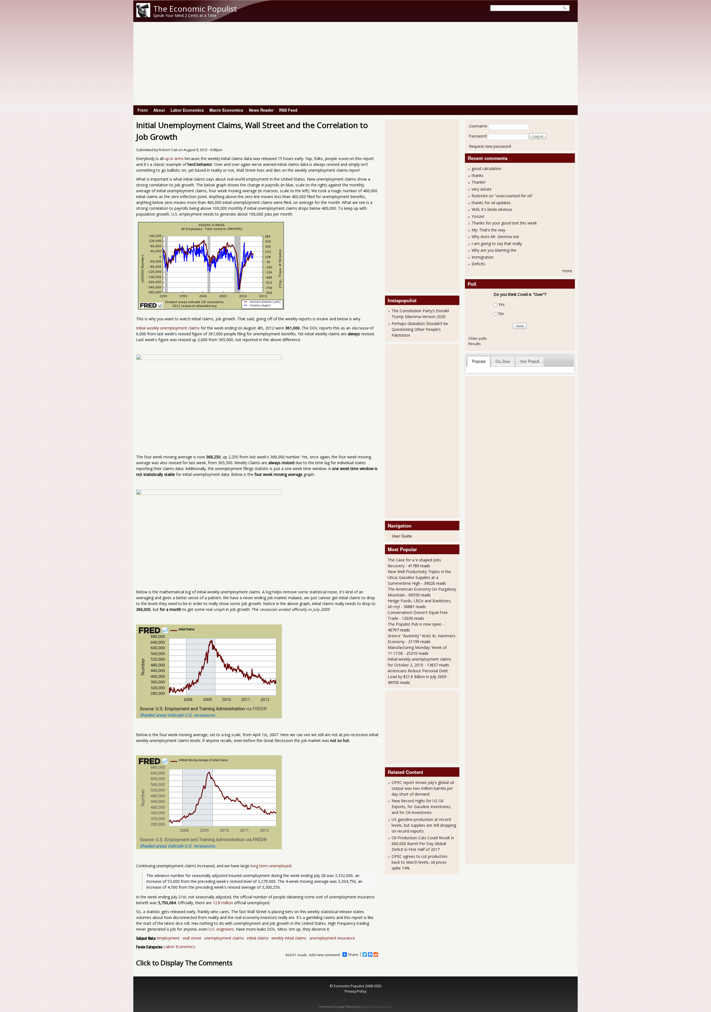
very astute (482, 189)
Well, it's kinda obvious (492, 209)
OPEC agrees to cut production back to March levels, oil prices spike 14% (419, 862)
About (159, 110)
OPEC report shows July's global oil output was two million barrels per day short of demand (423, 788)
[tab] (478, 361)
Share (353, 954)
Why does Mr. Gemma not (495, 236)
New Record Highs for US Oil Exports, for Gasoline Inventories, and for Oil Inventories (422, 806)
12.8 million (223, 902)
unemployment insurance (332, 938)
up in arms (174, 158)
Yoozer (478, 216)
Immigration (483, 257)
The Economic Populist (195, 8)
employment (168, 938)
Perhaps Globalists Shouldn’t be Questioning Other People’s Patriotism (420, 329)
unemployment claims (224, 938)
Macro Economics (226, 110)
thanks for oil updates (491, 202)
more (567, 270)
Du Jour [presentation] (502, 361)
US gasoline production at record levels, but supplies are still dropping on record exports (424, 825)
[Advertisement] (355, 64)
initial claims (258, 938)
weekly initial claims (288, 938)
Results (474, 343)
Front (142, 110)
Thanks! (478, 182)
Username (478, 126)
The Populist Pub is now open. (415, 624)
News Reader (261, 110)
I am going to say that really (497, 243)
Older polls (477, 338)
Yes (501, 304)
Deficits (478, 263)
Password (478, 136)
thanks (478, 175)
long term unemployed (271, 865)
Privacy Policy (355, 991)
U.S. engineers (221, 929)
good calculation (486, 168)
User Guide (402, 536)
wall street (192, 938)
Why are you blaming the (494, 250)
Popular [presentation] (479, 361)
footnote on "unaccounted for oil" (502, 195)
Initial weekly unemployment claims (168, 328)
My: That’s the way (488, 230)
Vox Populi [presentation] (529, 361)
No (501, 313)
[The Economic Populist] (143, 15)
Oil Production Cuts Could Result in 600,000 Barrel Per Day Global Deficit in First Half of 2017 (423, 843)
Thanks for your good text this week (504, 223)
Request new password (490, 146)
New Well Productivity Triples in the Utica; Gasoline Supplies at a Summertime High (419, 577)
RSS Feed (288, 110)
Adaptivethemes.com (376, 1007)
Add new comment (324, 954)
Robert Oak (168, 150)
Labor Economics (187, 110)
